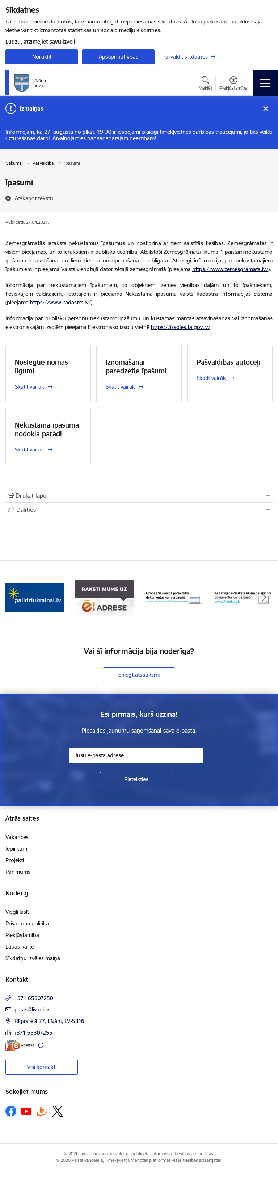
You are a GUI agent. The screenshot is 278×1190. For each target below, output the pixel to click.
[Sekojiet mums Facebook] (10, 1111)
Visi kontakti (41, 1066)
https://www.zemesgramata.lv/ (230, 269)
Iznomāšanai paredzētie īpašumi (136, 366)
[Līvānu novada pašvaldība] (47, 83)
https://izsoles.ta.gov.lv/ (180, 327)
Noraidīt (41, 56)
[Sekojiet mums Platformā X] (57, 1111)
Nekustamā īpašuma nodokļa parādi (47, 429)
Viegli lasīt (17, 911)
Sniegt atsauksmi (139, 674)
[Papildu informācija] (40, 1045)
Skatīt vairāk (29, 386)
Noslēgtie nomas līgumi (41, 366)
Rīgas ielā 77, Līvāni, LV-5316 (49, 1021)
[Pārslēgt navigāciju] (265, 83)
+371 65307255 (33, 1032)
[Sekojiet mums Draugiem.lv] (42, 1111)
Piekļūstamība (22, 935)
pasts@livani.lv (31, 1009)
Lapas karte (19, 946)
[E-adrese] (19, 1045)
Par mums (17, 871)
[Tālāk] (264, 598)
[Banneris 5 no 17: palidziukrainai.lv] (34, 597)
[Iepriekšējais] (14, 598)
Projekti (14, 860)
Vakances (17, 837)
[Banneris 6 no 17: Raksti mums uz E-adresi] (104, 597)
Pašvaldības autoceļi (229, 362)
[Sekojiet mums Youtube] (26, 1110)
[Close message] (266, 108)
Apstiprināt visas (118, 56)
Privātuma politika (27, 923)
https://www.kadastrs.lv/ (60, 302)
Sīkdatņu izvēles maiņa (32, 958)
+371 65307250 (33, 998)
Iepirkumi (16, 848)
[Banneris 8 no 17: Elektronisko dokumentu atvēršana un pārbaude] (243, 597)
